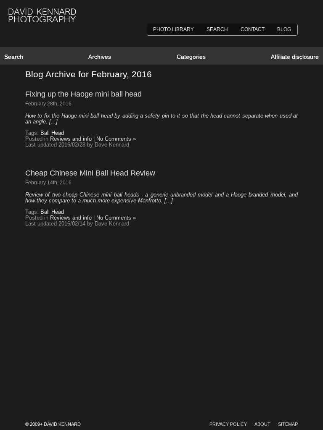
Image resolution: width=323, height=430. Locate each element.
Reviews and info (71, 139)
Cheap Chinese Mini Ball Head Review (90, 173)
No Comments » (116, 139)
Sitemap (288, 424)
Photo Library (173, 29)
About (262, 424)
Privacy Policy (228, 424)
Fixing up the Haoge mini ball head (83, 94)
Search (217, 29)
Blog (284, 29)
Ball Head (52, 133)
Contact (253, 29)
